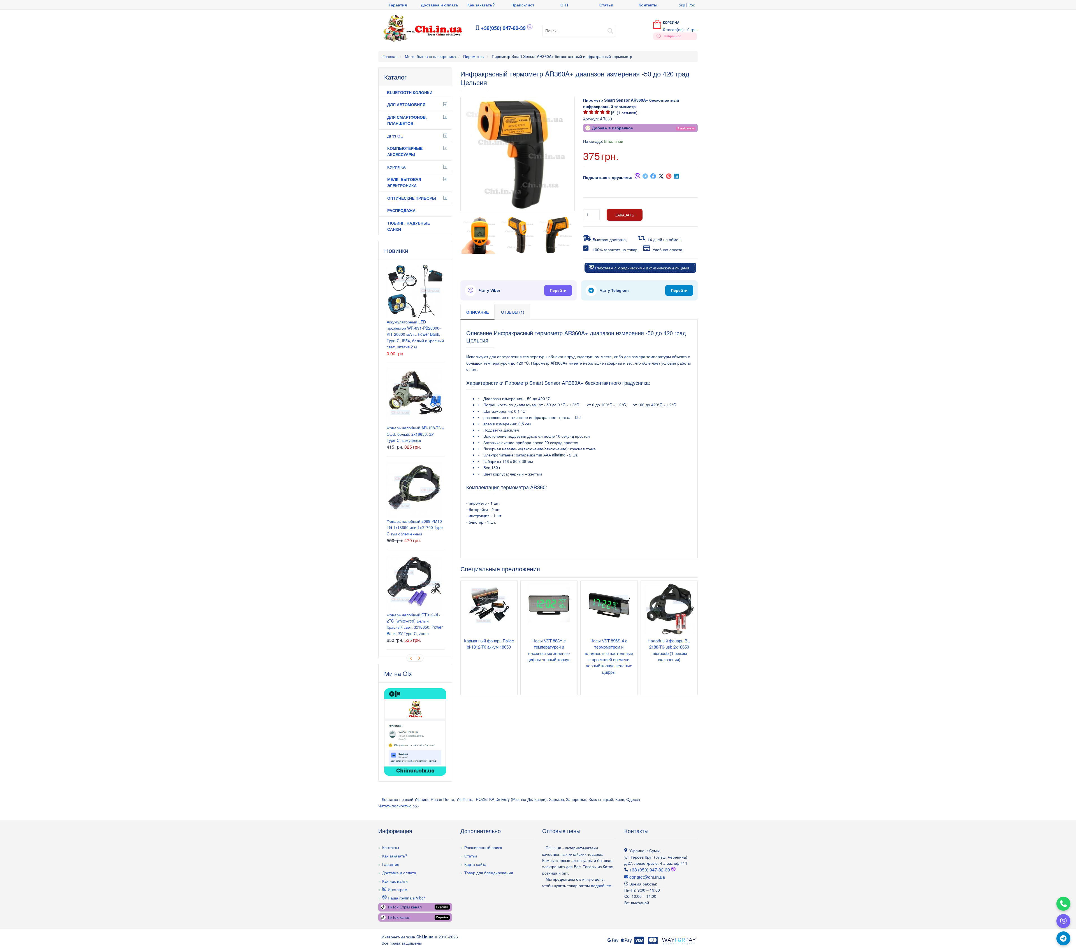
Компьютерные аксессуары (405, 151)
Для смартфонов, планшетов (407, 120)
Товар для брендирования (488, 872)
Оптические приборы (411, 198)
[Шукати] (610, 29)
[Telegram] (1063, 938)
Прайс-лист (522, 5)
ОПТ (564, 5)
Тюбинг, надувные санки (408, 226)
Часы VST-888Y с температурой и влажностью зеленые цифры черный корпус (549, 650)
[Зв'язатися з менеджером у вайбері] (530, 28)
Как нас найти (395, 881)
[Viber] (1063, 921)
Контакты (648, 5)
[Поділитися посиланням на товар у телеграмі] (645, 177)
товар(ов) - (680, 29)
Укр (682, 5)
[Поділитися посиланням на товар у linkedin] (677, 177)
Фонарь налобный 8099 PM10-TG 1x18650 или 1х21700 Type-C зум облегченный (415, 527)
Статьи (606, 5)
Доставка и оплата (439, 5)
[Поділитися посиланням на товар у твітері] (661, 177)
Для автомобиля (406, 104)
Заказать (624, 215)
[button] (685, 128)
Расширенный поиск (483, 847)
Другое (395, 136)
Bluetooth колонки (409, 92)
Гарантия (398, 5)
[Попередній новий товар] (411, 658)
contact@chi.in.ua (646, 877)
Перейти (558, 290)
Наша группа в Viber (406, 898)
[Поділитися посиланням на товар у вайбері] (637, 177)
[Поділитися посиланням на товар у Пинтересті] (669, 177)
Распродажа (401, 210)
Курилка (396, 167)
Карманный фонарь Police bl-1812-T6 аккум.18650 (489, 644)
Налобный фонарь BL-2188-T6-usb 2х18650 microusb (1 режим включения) (669, 650)
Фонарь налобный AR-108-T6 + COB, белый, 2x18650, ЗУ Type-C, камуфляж (415, 434)
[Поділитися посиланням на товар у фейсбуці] (653, 177)
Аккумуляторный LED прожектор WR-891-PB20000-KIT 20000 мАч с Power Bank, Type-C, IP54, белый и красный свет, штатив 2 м (415, 334)
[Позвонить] (1063, 904)
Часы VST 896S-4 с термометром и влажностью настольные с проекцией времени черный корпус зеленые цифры (609, 656)
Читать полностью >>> (398, 805)
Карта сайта (475, 864)
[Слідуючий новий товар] (419, 658)
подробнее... (602, 885)
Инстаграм (397, 889)
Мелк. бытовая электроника (404, 182)
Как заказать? (481, 5)
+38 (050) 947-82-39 (649, 869)
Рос (691, 5)
